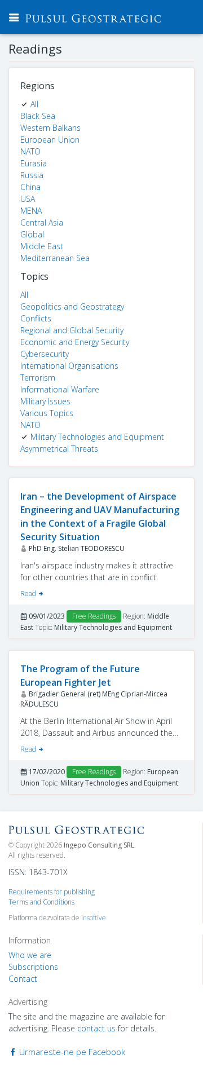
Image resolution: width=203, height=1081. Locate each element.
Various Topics (46, 413)
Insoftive (93, 918)
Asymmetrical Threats (59, 448)
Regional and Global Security (71, 330)
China (30, 187)
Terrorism (37, 377)
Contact (22, 978)
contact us (96, 1028)
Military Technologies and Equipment (97, 436)
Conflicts (35, 318)
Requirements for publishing (51, 892)
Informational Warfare (59, 389)
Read (29, 593)
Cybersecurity (44, 353)
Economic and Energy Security (74, 342)
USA (27, 198)
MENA (31, 210)
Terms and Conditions (41, 902)
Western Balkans (50, 127)
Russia (31, 175)
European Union (50, 139)
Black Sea (37, 116)
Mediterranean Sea (55, 258)
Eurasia (33, 163)
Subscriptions (33, 966)
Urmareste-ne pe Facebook (71, 1051)
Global (32, 234)
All (34, 104)
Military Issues (45, 401)
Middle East (41, 246)
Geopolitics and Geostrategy (72, 306)
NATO (30, 151)
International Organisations (69, 365)
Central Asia (41, 222)
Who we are (29, 955)
